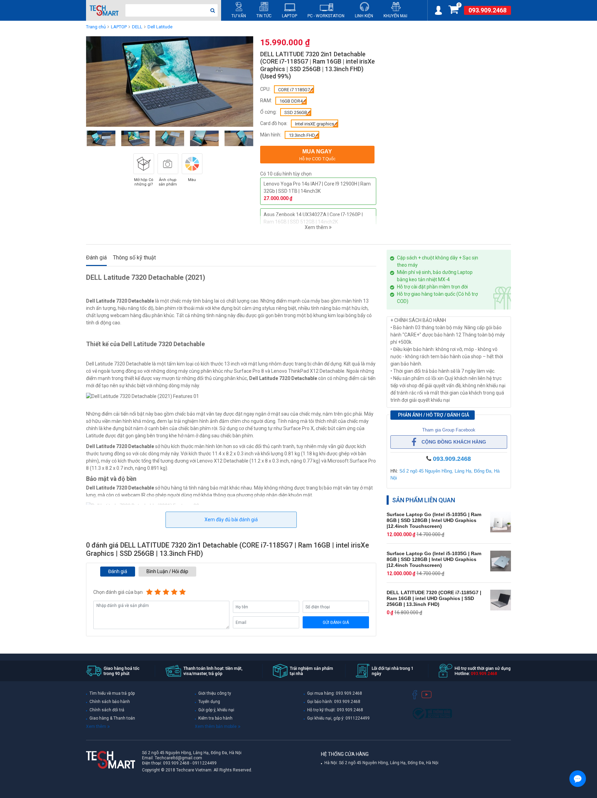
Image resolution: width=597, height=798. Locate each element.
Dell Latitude (160, 26)
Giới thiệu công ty (214, 693)
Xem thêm (96, 726)
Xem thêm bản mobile (216, 726)
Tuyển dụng (209, 701)
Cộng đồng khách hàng (453, 442)
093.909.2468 (487, 10)
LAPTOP (119, 26)
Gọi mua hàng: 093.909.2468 (334, 693)
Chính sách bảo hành (109, 701)
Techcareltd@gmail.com (178, 758)
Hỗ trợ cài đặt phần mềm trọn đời (432, 286)
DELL (137, 26)
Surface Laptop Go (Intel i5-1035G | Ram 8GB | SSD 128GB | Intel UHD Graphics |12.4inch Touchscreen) (434, 520)
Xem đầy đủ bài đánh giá (231, 519)
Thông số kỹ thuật (134, 257)
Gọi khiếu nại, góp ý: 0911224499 (338, 718)
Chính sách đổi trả (106, 709)
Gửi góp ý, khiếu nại (216, 709)
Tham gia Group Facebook (448, 430)
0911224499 (204, 763)
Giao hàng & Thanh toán (112, 718)
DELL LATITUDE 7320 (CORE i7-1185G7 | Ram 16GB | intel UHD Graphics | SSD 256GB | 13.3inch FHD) (434, 598)
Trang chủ (96, 26)
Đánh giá (96, 257)
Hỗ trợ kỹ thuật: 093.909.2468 (335, 709)
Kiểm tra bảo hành (215, 718)
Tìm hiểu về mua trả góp (112, 693)
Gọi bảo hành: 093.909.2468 (333, 701)
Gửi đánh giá (336, 622)
